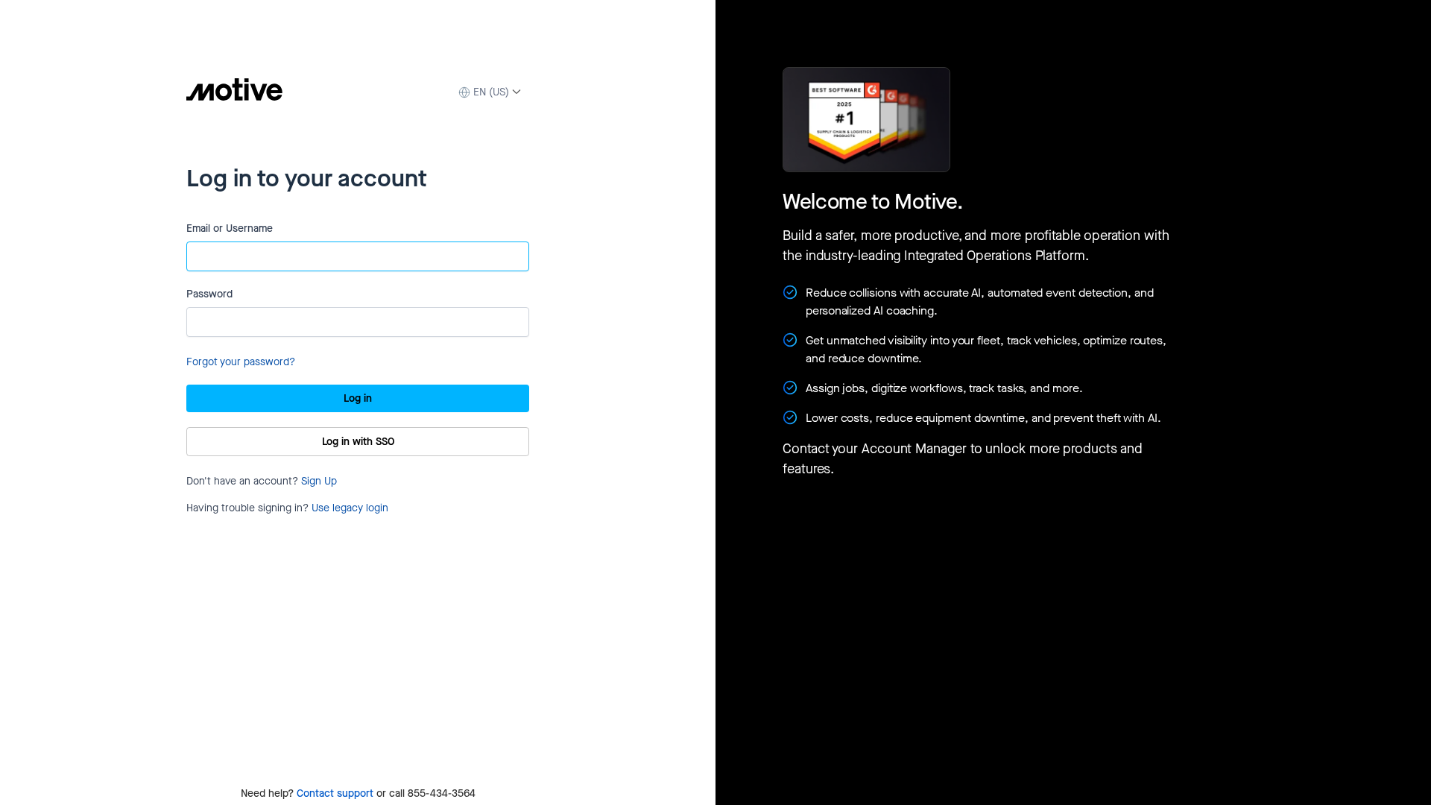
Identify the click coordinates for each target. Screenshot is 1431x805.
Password (209, 294)
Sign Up (319, 481)
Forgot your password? (240, 362)
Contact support (335, 793)
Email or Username (229, 228)
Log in (358, 398)
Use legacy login (350, 508)
